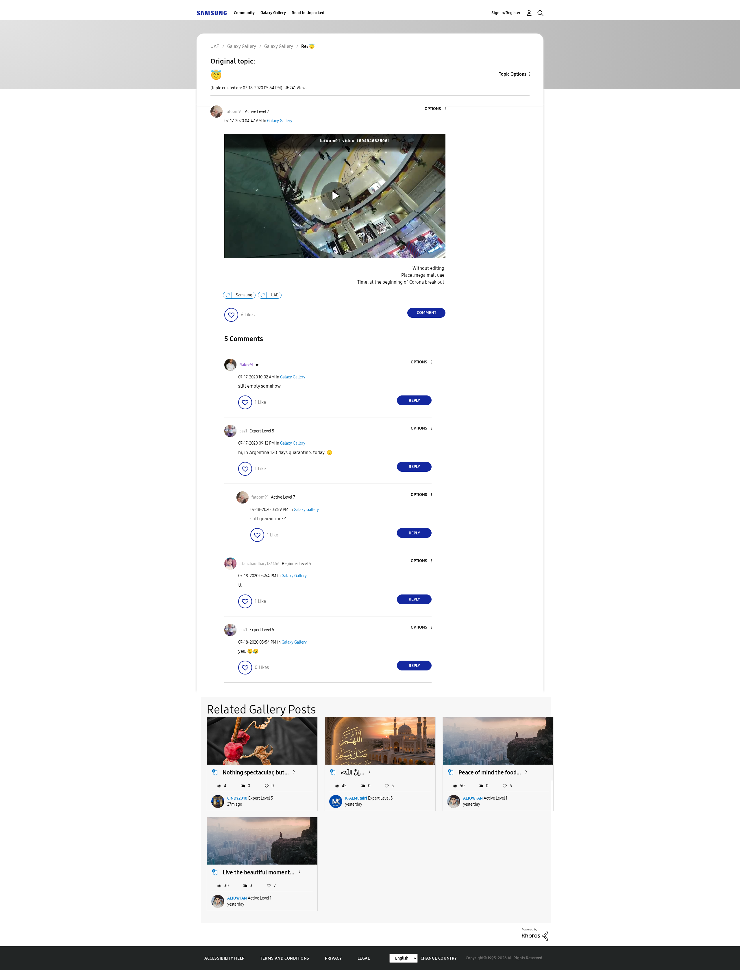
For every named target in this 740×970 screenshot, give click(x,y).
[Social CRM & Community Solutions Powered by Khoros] (535, 934)
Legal (364, 958)
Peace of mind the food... (489, 772)
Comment (426, 312)
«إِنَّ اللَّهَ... (352, 772)
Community (244, 12)
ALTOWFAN (473, 798)
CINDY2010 (237, 798)
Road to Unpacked (308, 12)
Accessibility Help (224, 958)
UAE (274, 295)
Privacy (333, 958)
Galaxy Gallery (273, 12)
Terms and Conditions (284, 958)
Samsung (244, 295)
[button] (436, 109)
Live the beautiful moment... (258, 872)
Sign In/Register (506, 12)
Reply (414, 400)
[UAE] (212, 13)
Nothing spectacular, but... (256, 772)
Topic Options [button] (512, 74)
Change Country (439, 958)
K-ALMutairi (356, 798)
